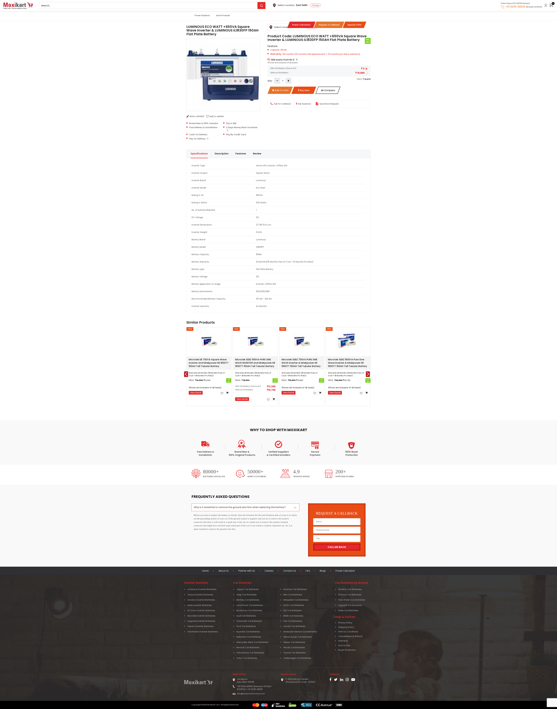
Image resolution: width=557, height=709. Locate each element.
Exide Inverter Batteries (199, 605)
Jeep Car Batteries (246, 594)
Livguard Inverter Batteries (201, 621)
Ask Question (304, 103)
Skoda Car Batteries (294, 647)
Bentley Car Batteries (247, 599)
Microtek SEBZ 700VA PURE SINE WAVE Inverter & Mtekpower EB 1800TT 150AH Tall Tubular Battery (301, 363)
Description (221, 153)
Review (257, 153)
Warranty (343, 640)
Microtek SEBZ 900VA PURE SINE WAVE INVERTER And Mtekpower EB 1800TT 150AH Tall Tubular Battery (255, 363)
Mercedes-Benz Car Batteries (252, 642)
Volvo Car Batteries (246, 658)
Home (205, 571)
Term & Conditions (348, 631)
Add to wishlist (216, 116)
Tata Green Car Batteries (351, 599)
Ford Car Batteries (246, 626)
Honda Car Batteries (294, 626)
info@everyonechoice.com (251, 693)
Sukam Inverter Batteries (200, 626)
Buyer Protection (347, 649)
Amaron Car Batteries (350, 589)
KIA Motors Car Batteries (249, 610)
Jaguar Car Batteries (247, 589)
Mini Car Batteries (292, 594)
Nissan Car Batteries (294, 642)
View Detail (195, 392)
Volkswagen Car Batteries (297, 658)
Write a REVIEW (196, 116)
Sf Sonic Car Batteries (349, 594)
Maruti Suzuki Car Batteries (297, 636)
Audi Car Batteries (246, 615)
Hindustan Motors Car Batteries (300, 631)
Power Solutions (202, 15)
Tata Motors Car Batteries (250, 652)
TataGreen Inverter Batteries (202, 631)
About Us (223, 571)
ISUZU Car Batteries (293, 605)
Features (240, 153)
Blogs (323, 571)
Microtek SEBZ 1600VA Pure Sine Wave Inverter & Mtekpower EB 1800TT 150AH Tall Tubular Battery (347, 363)
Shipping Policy (346, 627)
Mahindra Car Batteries (248, 636)
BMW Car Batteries (293, 615)
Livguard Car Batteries (350, 605)
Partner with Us (246, 571)
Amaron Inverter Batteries (201, 599)
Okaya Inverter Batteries (200, 594)
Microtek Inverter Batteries (201, 615)
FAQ (308, 571)
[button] (263, 412)
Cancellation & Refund (350, 636)
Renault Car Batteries (247, 647)
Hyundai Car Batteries (248, 631)
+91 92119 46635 (255, 689)
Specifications (199, 153)
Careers (269, 571)
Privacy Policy (345, 622)
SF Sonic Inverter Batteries (201, 610)
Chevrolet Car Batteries (249, 621)
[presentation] (186, 374)
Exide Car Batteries (348, 610)
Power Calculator (345, 571)
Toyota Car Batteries (294, 652)
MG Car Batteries (292, 610)
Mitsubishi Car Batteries (296, 599)
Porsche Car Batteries (295, 589)
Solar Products (223, 15)
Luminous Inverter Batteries (201, 589)
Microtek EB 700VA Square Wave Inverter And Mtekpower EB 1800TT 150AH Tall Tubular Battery (208, 363)
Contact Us (289, 571)
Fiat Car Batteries (292, 621)
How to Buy (344, 645)
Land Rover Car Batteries (249, 605)
